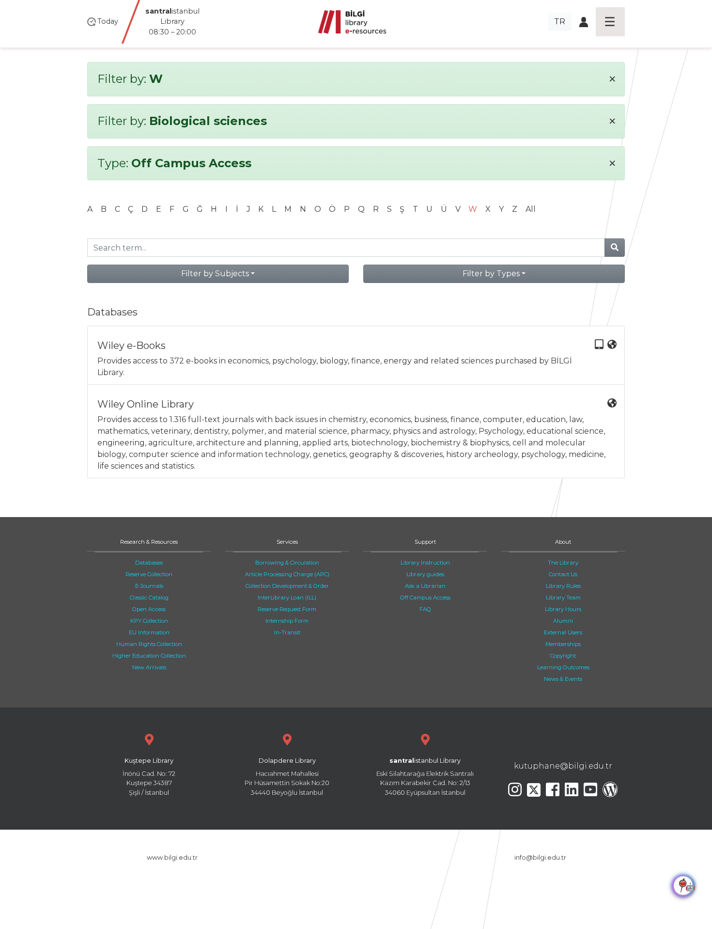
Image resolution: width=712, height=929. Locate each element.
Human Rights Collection (149, 644)
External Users (563, 632)
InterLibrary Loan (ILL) (287, 597)
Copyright (563, 655)
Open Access (149, 609)
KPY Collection (149, 620)
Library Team (563, 597)
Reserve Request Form (287, 609)
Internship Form (287, 620)
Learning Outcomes (563, 667)
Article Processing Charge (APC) (287, 574)
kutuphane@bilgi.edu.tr (563, 766)
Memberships (563, 644)
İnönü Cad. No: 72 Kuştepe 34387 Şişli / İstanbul (149, 776)
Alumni (563, 620)
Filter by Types (491, 273)
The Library (563, 562)
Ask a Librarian (425, 586)
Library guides (425, 574)
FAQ (425, 609)
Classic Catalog (149, 597)
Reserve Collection (148, 574)
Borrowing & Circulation (287, 562)
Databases (149, 562)
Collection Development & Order (287, 586)
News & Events (563, 679)
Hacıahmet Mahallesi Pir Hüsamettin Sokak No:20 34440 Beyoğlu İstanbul (287, 776)
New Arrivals (149, 667)
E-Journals (149, 586)
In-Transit (287, 632)
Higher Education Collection (149, 655)
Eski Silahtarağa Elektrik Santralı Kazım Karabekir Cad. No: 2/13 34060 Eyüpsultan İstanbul (425, 776)
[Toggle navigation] (610, 21)
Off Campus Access (425, 597)
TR (559, 21)
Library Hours (563, 609)
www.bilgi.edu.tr (172, 857)
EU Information (149, 632)
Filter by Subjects (215, 273)
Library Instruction (425, 562)
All (531, 209)
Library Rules (563, 586)
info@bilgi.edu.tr (540, 857)
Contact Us (563, 574)
